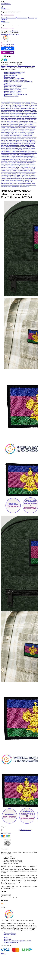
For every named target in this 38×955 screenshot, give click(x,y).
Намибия (33, 148)
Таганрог (15, 170)
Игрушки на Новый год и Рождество (15, 94)
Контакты (4, 19)
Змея (28, 124)
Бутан (28, 111)
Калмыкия (33, 129)
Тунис (20, 173)
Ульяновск (33, 175)
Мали (2, 145)
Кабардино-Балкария (16, 129)
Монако (2, 146)
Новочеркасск (31, 153)
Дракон (8, 122)
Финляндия (32, 176)
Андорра (9, 105)
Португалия (34, 157)
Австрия (32, 102)
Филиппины (27, 176)
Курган (14, 138)
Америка (27, 103)
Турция (33, 173)
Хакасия (2, 180)
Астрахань (6, 106)
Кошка (19, 137)
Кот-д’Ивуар (15, 137)
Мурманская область (10, 148)
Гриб (35, 119)
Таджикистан (20, 170)
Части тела (10, 182)
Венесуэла (23, 113)
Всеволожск (26, 116)
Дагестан (8, 121)
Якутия (2, 186)
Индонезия (26, 126)
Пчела (29, 159)
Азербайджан (7, 103)
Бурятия (25, 111)
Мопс (6, 146)
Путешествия (25, 159)
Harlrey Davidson (8, 102)
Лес (28, 140)
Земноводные (21, 124)
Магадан (13, 143)
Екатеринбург (29, 122)
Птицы (19, 159)
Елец (33, 122)
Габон (6, 118)
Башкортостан (4, 108)
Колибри (6, 135)
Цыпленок (3, 182)
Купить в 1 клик (6, 833)
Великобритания (13, 113)
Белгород (14, 108)
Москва (14, 146)
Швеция (33, 183)
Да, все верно (5, 34)
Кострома (30, 135)
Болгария (3, 110)
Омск (33, 154)
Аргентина (14, 105)
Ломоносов (24, 141)
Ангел (2, 105)
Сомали (27, 169)
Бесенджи (32, 108)
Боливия (7, 110)
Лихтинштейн (13, 141)
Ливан (30, 140)
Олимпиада (26, 154)
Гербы (23, 118)
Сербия (2, 167)
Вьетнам (2, 118)
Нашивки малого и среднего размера (15, 88)
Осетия (17, 156)
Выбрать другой (14, 34)
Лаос (35, 138)
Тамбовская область (5, 172)
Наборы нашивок (26, 148)
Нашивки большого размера (12, 86)
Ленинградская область (18, 140)
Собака (21, 169)
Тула (17, 173)
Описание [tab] (7, 839)
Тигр (31, 172)
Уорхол (12, 176)
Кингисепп (3, 134)
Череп (29, 182)
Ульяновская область (5, 176)
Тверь (28, 172)
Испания (3, 129)
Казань (22, 129)
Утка (23, 176)
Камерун (20, 130)
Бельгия (28, 108)
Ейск (25, 122)
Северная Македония (27, 165)
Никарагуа (22, 151)
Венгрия (19, 113)
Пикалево (17, 157)
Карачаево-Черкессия (5, 132)
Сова (24, 169)
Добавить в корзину (25, 830)
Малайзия (32, 143)
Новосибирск (14, 153)
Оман (30, 154)
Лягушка (9, 143)
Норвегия (3, 154)
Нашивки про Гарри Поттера (13, 85)
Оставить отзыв (5, 895)
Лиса (5, 141)
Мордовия (9, 146)
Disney (2, 102)
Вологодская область (30, 114)
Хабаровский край (33, 178)
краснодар (24, 137)
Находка (16, 149)
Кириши (10, 134)
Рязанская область (32, 161)
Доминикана (3, 122)
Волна (20, 114)
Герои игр (31, 118)
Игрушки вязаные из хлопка (12, 89)
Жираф (11, 124)
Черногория (3, 183)
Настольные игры (10, 149)
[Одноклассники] (4, 836)
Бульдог (9, 111)
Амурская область (33, 103)
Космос (20, 135)
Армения (19, 105)
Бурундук (20, 111)
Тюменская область (7, 175)
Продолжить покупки (7, 15)
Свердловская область (9, 165)
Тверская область (23, 172)
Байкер (20, 106)
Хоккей (14, 180)
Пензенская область (8, 157)
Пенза (2, 157)
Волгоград (13, 114)
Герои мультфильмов (8, 119)
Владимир (34, 113)
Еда (18, 122)
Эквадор (8, 185)
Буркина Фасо (15, 111)
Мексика (22, 145)
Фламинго (7, 178)
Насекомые (3, 149)
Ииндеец (17, 126)
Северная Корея (18, 165)
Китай (29, 134)
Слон (34, 167)
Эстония (16, 185)
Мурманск (3, 148)
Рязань (2, 162)
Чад (6, 182)
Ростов (5, 161)
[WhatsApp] (9, 836)
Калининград (27, 129)
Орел (9, 156)
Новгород (27, 151)
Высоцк (34, 116)
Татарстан (16, 172)
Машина (14, 145)
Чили (14, 183)
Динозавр (31, 121)
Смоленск (3, 169)
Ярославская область (24, 186)
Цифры (31, 180)
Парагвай (32, 156)
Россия (2, 161)
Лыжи (28, 141)
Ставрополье (3, 170)
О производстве (32, 18)
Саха (24, 164)
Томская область (7, 173)
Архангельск (27, 105)
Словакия (26, 167)
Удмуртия (18, 175)
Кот (11, 137)
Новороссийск (7, 153)
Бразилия (26, 110)
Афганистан (12, 106)
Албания (16, 103)
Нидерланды (28, 149)
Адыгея (2, 103)
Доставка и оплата (21, 18)
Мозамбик (27, 145)
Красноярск (29, 137)
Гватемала (19, 118)
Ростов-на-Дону (11, 161)
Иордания (3, 127)
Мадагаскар (27, 143)
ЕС (35, 122)
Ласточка (3, 140)
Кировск (17, 134)
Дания (12, 121)
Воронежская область (18, 116)
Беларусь (9, 108)
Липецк (2, 141)
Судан (8, 170)
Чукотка (24, 183)
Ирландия (23, 127)
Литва (8, 141)
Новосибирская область (22, 153)
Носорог (7, 154)
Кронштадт (3, 138)
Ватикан (35, 111)
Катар (16, 132)
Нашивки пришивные (11, 75)
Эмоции (12, 185)
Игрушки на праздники (11, 96)
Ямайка (9, 186)
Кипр (7, 134)
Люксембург (3, 143)
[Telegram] (7, 836)
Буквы (5, 111)
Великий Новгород (5, 113)
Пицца (25, 157)
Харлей (11, 180)
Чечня (10, 183)
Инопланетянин (33, 126)
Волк (17, 114)
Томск (2, 173)
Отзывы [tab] (7, 841)
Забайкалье (15, 124)
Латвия (6, 140)
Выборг (31, 116)
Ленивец (10, 140)
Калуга (2, 130)
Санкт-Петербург (13, 31)
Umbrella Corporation (16, 102)
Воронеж (11, 116)
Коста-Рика (25, 135)
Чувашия (20, 183)
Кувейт (10, 138)
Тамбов (31, 170)
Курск (26, 138)
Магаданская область (20, 143)
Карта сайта (7, 939)
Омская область (4, 156)
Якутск (6, 186)
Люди (35, 141)
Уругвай (16, 176)
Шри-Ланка (3, 185)
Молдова (32, 145)
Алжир (19, 103)
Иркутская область (16, 127)
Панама (25, 156)
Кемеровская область (29, 132)
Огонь (18, 154)
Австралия (28, 102)
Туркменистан (28, 173)
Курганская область (20, 138)
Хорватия (19, 180)
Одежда (21, 154)
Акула (12, 103)
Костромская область (5, 137)
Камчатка (24, 130)
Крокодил (34, 137)
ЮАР (24, 185)
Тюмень (14, 175)
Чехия (7, 183)
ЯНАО (13, 186)
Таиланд (25, 170)
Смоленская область (9, 169)
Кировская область (24, 134)
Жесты (2, 124)
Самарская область (16, 162)
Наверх (3, 953)
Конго (14, 135)
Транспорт (13, 173)
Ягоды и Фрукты (32, 185)
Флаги (3, 178)
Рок (34, 159)
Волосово (3, 116)
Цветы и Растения (25, 180)
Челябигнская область (18, 182)
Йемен (9, 129)
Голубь (28, 119)
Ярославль (17, 186)
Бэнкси (31, 111)
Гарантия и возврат (10, 934)
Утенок (19, 176)
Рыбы (26, 161)
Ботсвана (21, 110)
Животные (6, 124)
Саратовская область (9, 164)
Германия (27, 118)
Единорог (21, 122)
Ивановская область (5, 126)
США (11, 170)
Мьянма (20, 148)
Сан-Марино (23, 162)
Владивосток (29, 113)
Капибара (32, 130)
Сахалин (27, 164)
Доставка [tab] (7, 843)
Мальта (10, 145)
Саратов (2, 164)
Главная (3, 18)
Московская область (20, 146)
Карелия (12, 132)
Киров (13, 134)
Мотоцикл (28, 146)
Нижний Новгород (16, 151)
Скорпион (21, 167)
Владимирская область (6, 114)
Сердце (6, 167)
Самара (9, 162)
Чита (16, 183)
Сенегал (33, 165)
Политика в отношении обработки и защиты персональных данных (17, 941)
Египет (15, 122)
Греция (31, 119)
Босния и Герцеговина (14, 110)
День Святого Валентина (19, 121)
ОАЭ (11, 154)
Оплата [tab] (7, 845)
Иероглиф (12, 126)
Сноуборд (17, 169)
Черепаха (33, 182)
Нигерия (23, 149)
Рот (16, 161)
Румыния (22, 161)
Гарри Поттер (13, 118)
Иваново (32, 124)
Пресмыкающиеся (5, 159)
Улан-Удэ (28, 175)
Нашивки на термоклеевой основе (14, 72)
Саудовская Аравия (18, 164)
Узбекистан (23, 175)
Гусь (5, 121)
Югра (27, 185)
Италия (6, 129)
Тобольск (34, 172)
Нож (36, 153)
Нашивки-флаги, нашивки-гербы (14, 78)
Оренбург (13, 156)
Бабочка (17, 106)
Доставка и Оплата (10, 933)
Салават (6, 162)
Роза (32, 159)
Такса (28, 170)
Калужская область (8, 130)
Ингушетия (21, 126)
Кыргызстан (30, 138)
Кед (18, 132)
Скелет (17, 167)
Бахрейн (29, 106)
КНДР (2, 135)
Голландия (24, 119)
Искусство (28, 127)
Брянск (29, 110)
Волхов (7, 116)
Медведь (18, 145)
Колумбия (10, 135)
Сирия (13, 167)
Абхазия (23, 102)
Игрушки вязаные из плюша (12, 91)
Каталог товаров (11, 18)
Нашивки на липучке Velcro (12, 73)
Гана (9, 118)
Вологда (24, 114)
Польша (29, 157)
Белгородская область (21, 108)
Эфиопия (20, 185)
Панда (28, 156)
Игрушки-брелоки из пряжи (12, 93)
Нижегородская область (6, 151)
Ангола (5, 105)
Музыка (33, 146)
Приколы (11, 159)
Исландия (33, 127)
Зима (26, 124)
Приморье (16, 159)
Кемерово (22, 132)
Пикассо (22, 157)
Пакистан (21, 156)
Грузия (2, 121)
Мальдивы (6, 145)
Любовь (31, 141)
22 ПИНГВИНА (6, 4)
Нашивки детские (9, 77)
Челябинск (25, 182)
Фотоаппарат (13, 178)
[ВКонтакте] (2, 836)
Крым (7, 138)
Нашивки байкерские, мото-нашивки (15, 80)
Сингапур (10, 167)
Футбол (22, 178)
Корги (17, 135)
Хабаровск (26, 178)
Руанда (18, 161)
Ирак (6, 127)
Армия (22, 105)
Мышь (16, 148)
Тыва (2, 175)
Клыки (32, 134)
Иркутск (10, 127)
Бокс (36, 108)
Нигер (19, 149)
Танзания (12, 172)
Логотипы (18, 141)
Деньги (26, 121)
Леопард (25, 140)
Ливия (33, 140)
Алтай (23, 103)
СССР (34, 169)
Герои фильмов (17, 119)
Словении (30, 167)
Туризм (23, 173)
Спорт (31, 169)
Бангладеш (25, 106)
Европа (11, 122)
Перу (14, 157)
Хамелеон (7, 180)
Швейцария (28, 183)
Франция (18, 178)
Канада (28, 130)
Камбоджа (15, 130)
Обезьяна (14, 154)
